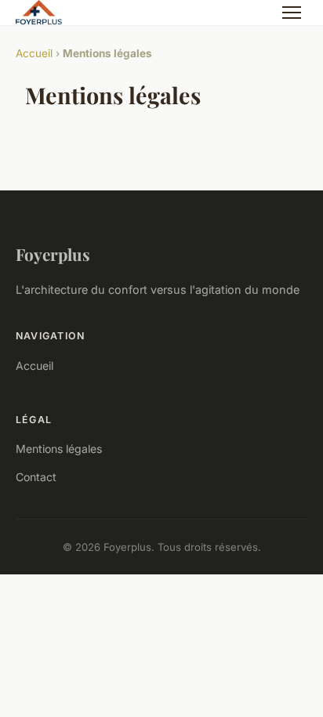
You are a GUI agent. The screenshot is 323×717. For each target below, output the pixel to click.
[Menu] (291, 12)
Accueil (34, 53)
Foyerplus (53, 254)
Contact (36, 476)
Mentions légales (59, 448)
